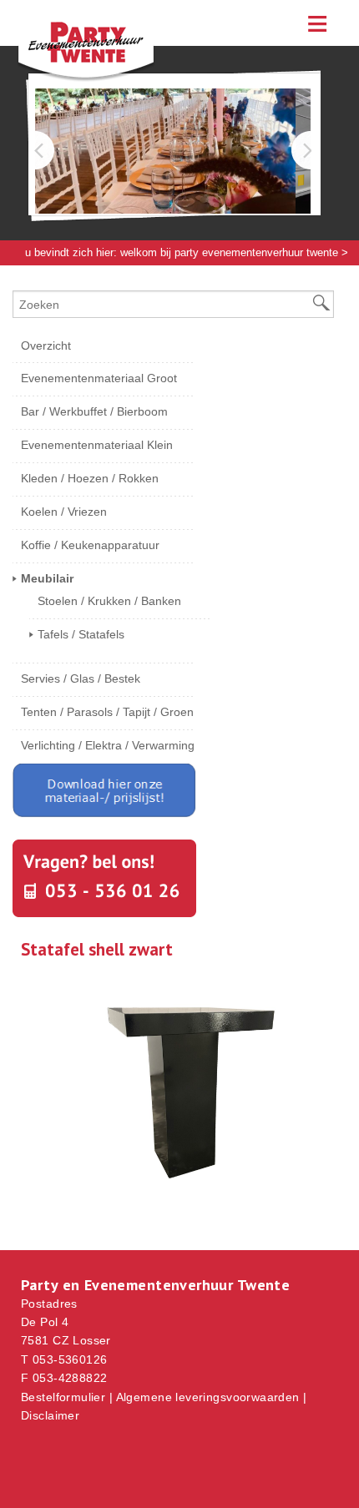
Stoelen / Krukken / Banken (109, 601)
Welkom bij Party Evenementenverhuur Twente (229, 252)
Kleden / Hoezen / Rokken (90, 478)
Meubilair (46, 277)
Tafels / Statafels (81, 634)
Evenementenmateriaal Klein (97, 444)
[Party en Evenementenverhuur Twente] (100, 78)
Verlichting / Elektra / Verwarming (108, 745)
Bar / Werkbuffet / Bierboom (94, 411)
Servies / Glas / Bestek (80, 678)
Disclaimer (50, 1415)
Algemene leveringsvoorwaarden (208, 1397)
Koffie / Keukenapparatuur (90, 545)
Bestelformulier (63, 1397)
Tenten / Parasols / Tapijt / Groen (107, 712)
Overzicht (46, 345)
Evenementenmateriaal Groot (99, 378)
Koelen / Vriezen (64, 511)
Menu (317, 23)
